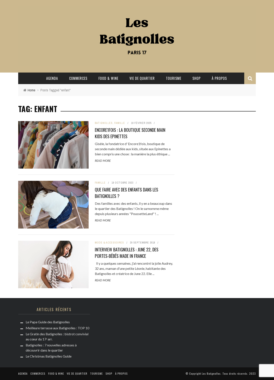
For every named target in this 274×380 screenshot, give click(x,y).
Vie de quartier (142, 78)
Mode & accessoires (109, 242)
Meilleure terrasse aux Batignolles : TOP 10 (57, 328)
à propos (219, 78)
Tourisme (173, 78)
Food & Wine (108, 78)
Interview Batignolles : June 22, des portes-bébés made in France (126, 252)
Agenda (52, 78)
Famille (119, 123)
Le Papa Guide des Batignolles (48, 322)
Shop (196, 78)
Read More (103, 160)
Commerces (78, 78)
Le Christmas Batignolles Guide (48, 356)
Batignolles (104, 123)
